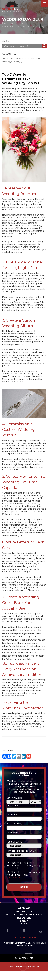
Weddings (24, 908)
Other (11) (18, 62)
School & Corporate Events (24, 914)
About (24, 921)
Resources (24, 918)
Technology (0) (7, 62)
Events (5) (14, 58)
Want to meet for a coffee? (24, 966)
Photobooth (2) (36, 58)
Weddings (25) (24, 58)
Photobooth (24, 911)
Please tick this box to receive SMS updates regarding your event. (23, 865)
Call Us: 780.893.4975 (24, 958)
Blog (24, 924)
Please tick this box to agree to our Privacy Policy (23, 873)
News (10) (5, 58)
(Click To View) (13, 877)
